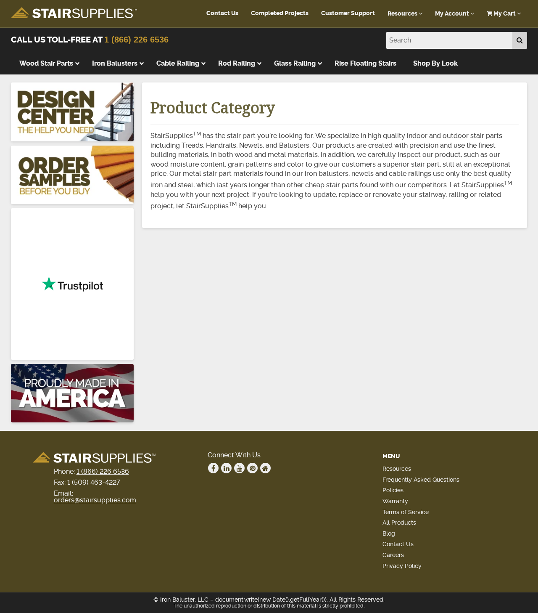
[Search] (519, 40)
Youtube (239, 468)
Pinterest (252, 468)
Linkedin (226, 468)
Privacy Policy (402, 566)
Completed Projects (280, 13)
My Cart (504, 13)
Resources (403, 13)
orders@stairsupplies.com (95, 500)
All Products (399, 522)
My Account (452, 13)
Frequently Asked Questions (420, 479)
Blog (388, 533)
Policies (393, 490)
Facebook (213, 468)
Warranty (395, 501)
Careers (393, 555)
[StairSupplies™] (74, 13)
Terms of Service (405, 512)
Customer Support (348, 13)
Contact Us (222, 13)
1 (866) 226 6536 (136, 39)
